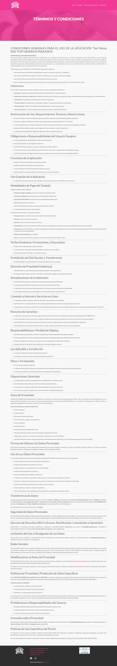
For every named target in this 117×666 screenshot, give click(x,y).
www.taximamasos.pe (80, 561)
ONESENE (46, 662)
